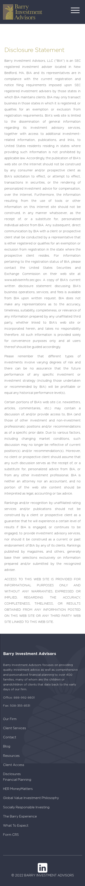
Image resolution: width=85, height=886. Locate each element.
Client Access (13, 765)
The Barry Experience (20, 816)
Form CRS (11, 834)
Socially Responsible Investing (26, 807)
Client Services (14, 728)
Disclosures (12, 774)
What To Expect (15, 825)
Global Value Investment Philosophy (31, 798)
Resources (11, 755)
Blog (6, 746)
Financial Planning (17, 779)
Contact (9, 737)
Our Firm (10, 719)
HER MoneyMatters (18, 789)
